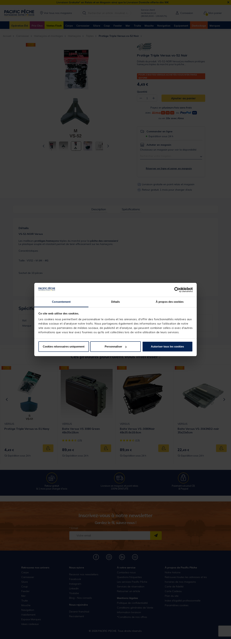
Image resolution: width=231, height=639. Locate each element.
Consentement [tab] (61, 301)
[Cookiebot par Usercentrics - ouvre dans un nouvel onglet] (177, 290)
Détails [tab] (115, 301)
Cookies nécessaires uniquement (63, 346)
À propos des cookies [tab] (170, 301)
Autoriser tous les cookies (167, 346)
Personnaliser (113, 346)
